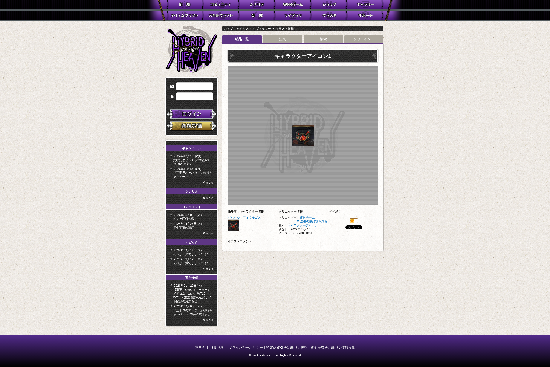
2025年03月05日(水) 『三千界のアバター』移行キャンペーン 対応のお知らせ (192, 310)
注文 (282, 39)
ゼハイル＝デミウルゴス (244, 217)
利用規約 (218, 347)
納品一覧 (242, 39)
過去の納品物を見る (313, 221)
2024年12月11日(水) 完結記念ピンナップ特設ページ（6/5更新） (192, 159)
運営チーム (307, 217)
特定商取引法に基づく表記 (286, 347)
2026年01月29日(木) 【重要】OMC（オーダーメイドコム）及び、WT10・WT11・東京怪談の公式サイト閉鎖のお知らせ (192, 293)
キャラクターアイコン (303, 225)
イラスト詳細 (285, 28)
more (209, 182)
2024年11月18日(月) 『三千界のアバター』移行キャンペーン (192, 172)
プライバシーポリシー (246, 347)
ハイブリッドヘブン (237, 28)
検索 (323, 39)
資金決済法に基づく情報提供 (332, 347)
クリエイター (364, 39)
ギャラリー (263, 28)
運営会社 (202, 347)
